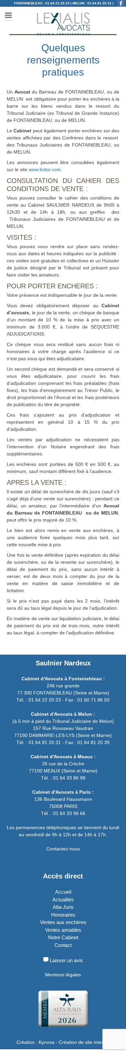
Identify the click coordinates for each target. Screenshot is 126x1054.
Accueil (63, 892)
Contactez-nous (63, 848)
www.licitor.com (45, 169)
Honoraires (63, 915)
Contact (63, 945)
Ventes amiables (63, 930)
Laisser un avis (65, 960)
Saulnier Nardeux (63, 663)
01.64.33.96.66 (92, 10)
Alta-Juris (63, 907)
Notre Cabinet (63, 937)
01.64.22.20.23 (57, 3)
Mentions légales (63, 974)
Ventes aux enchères (63, 922)
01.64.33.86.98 (51, 10)
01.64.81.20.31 (99, 3)
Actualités (63, 899)
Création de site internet (84, 1042)
